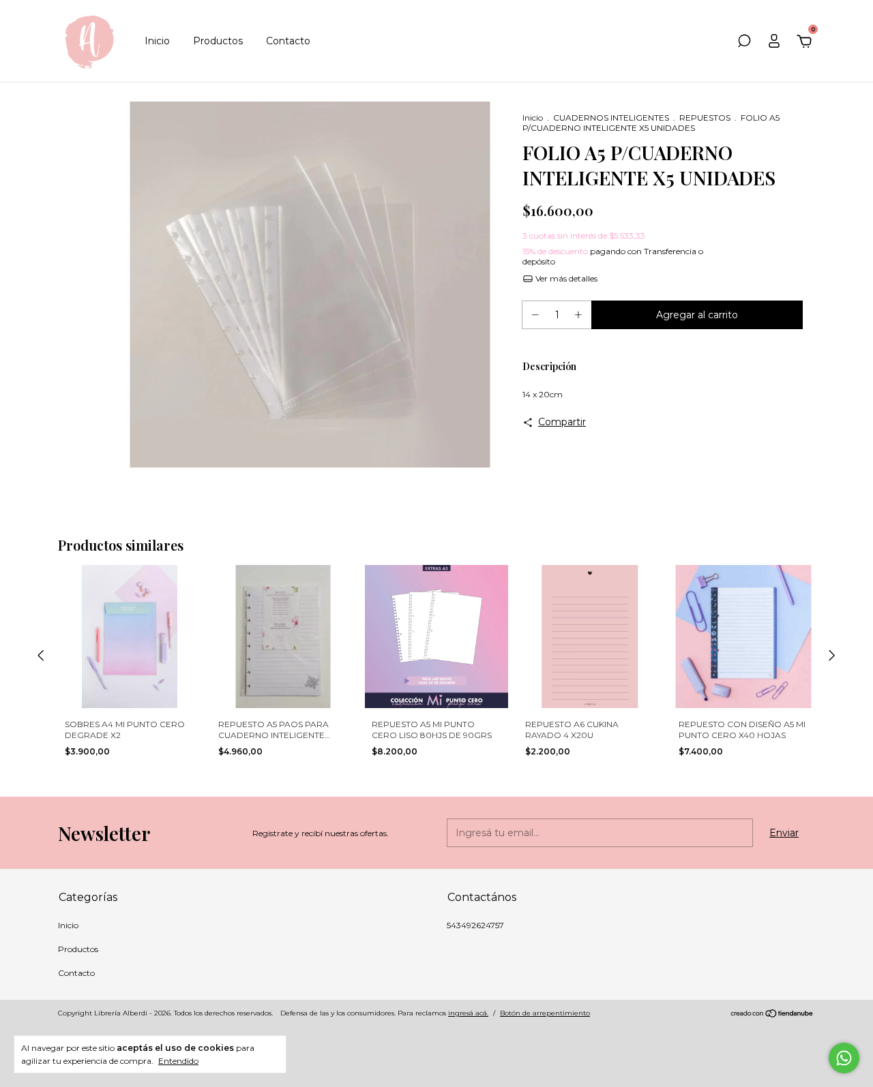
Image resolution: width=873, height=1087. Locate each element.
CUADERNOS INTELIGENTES (611, 117)
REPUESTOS (704, 117)
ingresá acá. (468, 1013)
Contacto (288, 41)
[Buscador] (744, 43)
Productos (218, 41)
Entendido (178, 1061)
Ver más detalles (565, 278)
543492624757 (475, 925)
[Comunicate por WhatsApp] (844, 1058)
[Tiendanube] (772, 1015)
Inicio (157, 41)
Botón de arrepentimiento (545, 1013)
